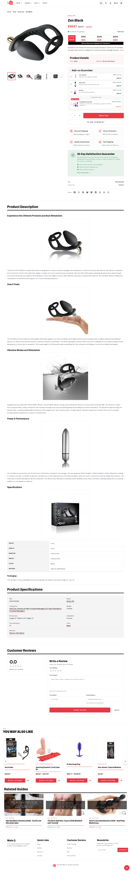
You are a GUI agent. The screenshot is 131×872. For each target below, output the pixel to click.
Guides (27, 3)
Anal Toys (21, 12)
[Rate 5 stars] (60, 671)
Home (9, 12)
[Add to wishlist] (29, 759)
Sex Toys (54, 818)
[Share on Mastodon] (91, 192)
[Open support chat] (126, 867)
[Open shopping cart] (121, 3)
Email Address (91, 695)
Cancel (116, 710)
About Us (40, 852)
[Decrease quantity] (70, 115)
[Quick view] (28, 780)
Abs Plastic (20, 633)
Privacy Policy (71, 855)
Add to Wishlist (97, 122)
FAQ (68, 852)
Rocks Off (71, 16)
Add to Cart (103, 115)
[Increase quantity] (79, 115)
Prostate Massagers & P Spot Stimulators (45, 609)
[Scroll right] (61, 76)
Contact (39, 855)
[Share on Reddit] (95, 192)
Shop (18, 3)
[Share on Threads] (83, 192)
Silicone (12, 633)
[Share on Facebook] (74, 192)
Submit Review (80, 710)
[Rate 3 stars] (55, 671)
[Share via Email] (104, 192)
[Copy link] (108, 192)
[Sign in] (110, 3)
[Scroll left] (6, 761)
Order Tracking (71, 844)
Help (36, 3)
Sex (7, 818)
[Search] (106, 3)
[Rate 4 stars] (58, 671)
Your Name (53, 695)
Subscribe (122, 850)
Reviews (11, 818)
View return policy (83, 172)
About (45, 3)
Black (69, 626)
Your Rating (53, 668)
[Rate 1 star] (50, 671)
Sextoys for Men (23, 609)
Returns (69, 848)
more (122, 50)
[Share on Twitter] (79, 192)
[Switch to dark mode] (101, 3)
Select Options (15, 780)
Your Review (53, 675)
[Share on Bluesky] (87, 192)
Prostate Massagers (17, 611)
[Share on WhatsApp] (100, 192)
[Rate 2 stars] (53, 671)
